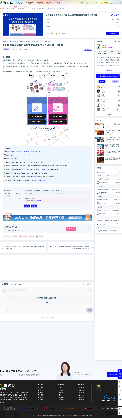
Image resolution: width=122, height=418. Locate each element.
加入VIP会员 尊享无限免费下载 (109, 408)
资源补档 (29, 173)
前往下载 (89, 49)
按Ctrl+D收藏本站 (114, 374)
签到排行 (108, 114)
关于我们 (20, 3)
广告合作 (61, 400)
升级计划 (61, 390)
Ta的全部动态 (108, 70)
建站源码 (50, 33)
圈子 (61, 387)
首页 (9, 41)
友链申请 (81, 400)
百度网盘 (27, 206)
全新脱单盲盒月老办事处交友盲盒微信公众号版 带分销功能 (25, 151)
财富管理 (81, 387)
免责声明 (50, 3)
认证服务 (81, 392)
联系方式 (30, 3)
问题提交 (44, 169)
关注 (116, 41)
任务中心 (81, 390)
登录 (47, 302)
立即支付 (38, 200)
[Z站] (9, 408)
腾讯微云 (34, 206)
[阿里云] (69, 408)
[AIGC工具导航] (29, 408)
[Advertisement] (47, 267)
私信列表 (81, 397)
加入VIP (105, 3)
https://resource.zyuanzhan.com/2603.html (22, 155)
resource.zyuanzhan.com (53, 415)
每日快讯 (61, 392)
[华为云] (49, 408)
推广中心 (81, 395)
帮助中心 (40, 3)
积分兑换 (61, 397)
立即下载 (113, 33)
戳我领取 (42, 180)
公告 (58, 3)
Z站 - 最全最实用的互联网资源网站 (18, 371)
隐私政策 (40, 395)
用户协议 (40, 392)
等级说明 (40, 400)
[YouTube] (89, 408)
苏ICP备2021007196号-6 (85, 415)
